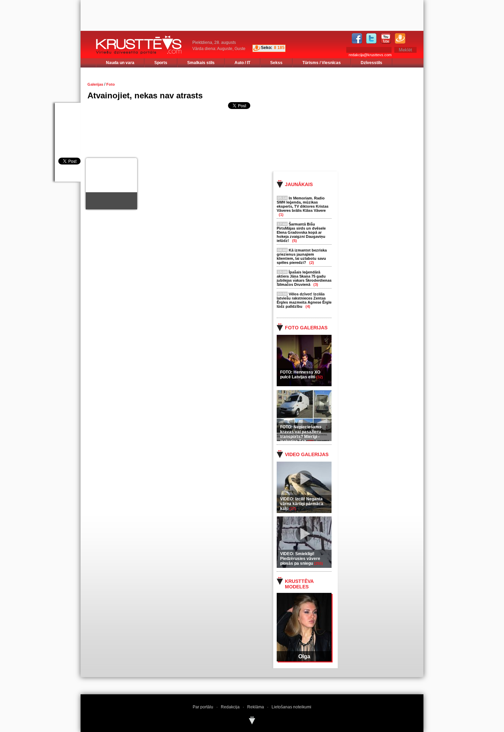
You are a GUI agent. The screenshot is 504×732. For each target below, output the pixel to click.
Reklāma (255, 707)
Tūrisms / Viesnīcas (321, 62)
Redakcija (230, 707)
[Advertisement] (354, 119)
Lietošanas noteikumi (291, 707)
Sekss (276, 62)
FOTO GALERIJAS (306, 327)
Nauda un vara (120, 62)
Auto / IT (242, 62)
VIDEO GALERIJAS (306, 454)
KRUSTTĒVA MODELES (299, 583)
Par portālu (203, 707)
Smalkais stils (201, 62)
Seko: (266, 47)
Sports (160, 62)
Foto (110, 84)
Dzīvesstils (371, 62)
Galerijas (95, 84)
